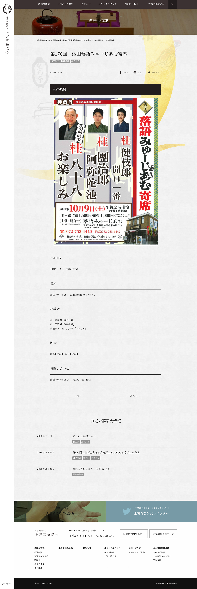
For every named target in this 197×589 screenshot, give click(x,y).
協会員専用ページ (163, 534)
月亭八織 (85, 442)
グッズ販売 (109, 553)
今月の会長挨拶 (65, 4)
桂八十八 (75, 61)
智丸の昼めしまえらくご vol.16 (90, 469)
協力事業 (38, 568)
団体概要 (157, 560)
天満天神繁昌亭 (132, 534)
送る (139, 73)
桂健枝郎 (65, 61)
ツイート (155, 73)
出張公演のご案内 (136, 553)
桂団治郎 (55, 61)
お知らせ (86, 4)
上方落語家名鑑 (66, 548)
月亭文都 (77, 458)
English (7, 583)
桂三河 (86, 458)
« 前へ (78, 396)
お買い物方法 (110, 556)
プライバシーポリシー (43, 583)
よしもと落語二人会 (84, 436)
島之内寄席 (39, 564)
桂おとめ (96, 458)
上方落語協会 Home (42, 40)
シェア (125, 73)
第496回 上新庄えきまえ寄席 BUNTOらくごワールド (105, 452)
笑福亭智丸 (78, 475)
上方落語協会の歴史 (162, 556)
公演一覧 (38, 553)
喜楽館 (37, 560)
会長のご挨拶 (159, 553)
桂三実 (76, 442)
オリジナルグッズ (107, 4)
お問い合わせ (131, 4)
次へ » (133, 396)
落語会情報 (44, 4)
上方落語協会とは (155, 4)
